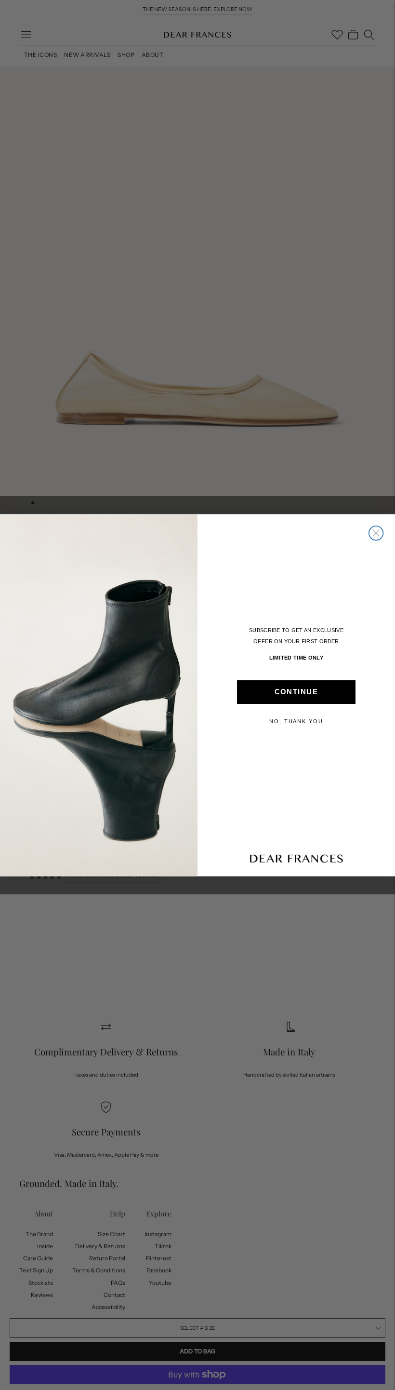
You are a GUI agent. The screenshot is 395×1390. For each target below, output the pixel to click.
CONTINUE (296, 692)
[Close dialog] (376, 533)
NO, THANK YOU (296, 721)
